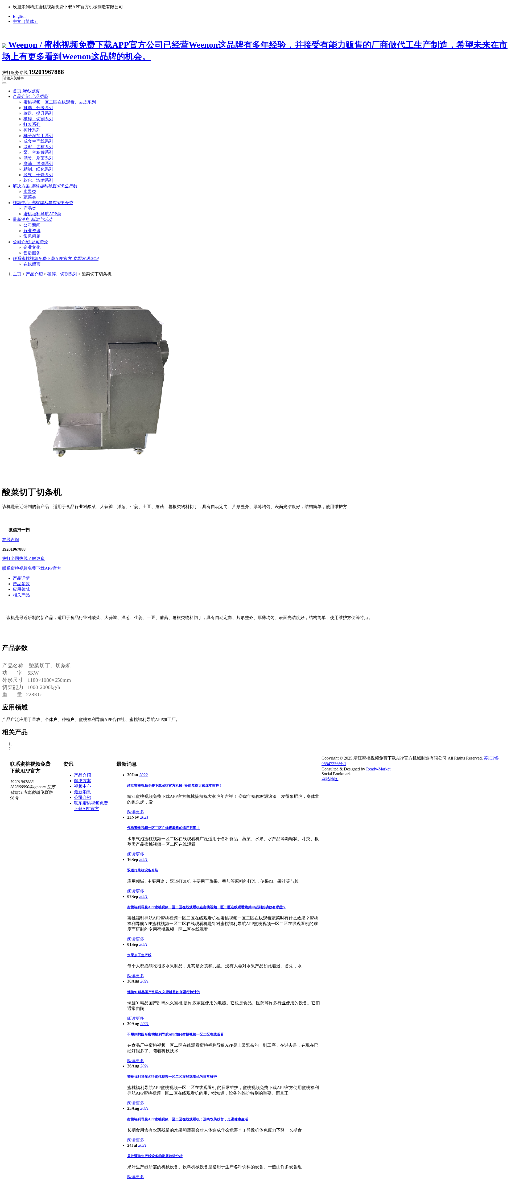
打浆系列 (31, 124)
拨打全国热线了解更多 (23, 558)
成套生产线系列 (38, 141)
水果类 (29, 191)
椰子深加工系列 (38, 135)
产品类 (29, 208)
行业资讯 (31, 230)
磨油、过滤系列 (38, 163)
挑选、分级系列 (38, 107)
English (19, 16)
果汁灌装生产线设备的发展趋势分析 (155, 1156)
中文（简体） (25, 21)
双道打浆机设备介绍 (142, 870)
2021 (144, 817)
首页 (26, 91)
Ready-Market (378, 769)
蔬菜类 (29, 197)
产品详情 (21, 578)
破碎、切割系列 (62, 274)
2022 (143, 775)
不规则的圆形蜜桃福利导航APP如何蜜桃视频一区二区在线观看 (175, 1034)
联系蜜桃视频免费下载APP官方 (55, 258)
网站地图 (330, 779)
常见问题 (31, 236)
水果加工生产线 (139, 955)
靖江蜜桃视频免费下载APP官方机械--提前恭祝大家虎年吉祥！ (174, 785)
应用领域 (21, 589)
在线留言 (31, 264)
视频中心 (43, 202)
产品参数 (21, 583)
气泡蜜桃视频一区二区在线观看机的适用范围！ (163, 828)
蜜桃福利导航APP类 (42, 214)
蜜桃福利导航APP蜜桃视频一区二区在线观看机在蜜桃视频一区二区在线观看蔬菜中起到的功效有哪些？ (206, 907)
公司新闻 (31, 225)
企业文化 (31, 247)
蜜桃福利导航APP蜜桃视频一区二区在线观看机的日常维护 (172, 1077)
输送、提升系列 (38, 113)
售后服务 (31, 253)
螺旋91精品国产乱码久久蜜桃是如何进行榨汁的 (163, 992)
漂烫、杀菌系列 (38, 158)
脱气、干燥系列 (38, 174)
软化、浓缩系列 (38, 180)
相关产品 (21, 595)
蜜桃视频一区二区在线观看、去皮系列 (59, 102)
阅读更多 (135, 812)
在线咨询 (10, 539)
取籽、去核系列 (38, 147)
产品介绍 (30, 96)
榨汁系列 (31, 130)
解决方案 (45, 186)
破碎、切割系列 (38, 119)
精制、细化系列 (38, 169)
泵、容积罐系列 (38, 152)
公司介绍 (30, 242)
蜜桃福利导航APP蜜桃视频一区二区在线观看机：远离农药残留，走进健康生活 (187, 1119)
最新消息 (32, 219)
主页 (17, 274)
